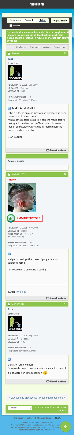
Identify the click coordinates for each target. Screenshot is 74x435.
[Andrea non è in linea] (22, 197)
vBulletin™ (36, 423)
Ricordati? (16, 26)
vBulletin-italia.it (48, 430)
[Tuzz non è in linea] (15, 72)
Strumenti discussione (40, 47)
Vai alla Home (59, 407)
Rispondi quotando (58, 150)
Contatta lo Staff (43, 407)
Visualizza (59, 47)
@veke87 (21, 291)
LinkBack (20, 47)
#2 (65, 174)
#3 (65, 304)
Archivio (62, 410)
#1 (65, 53)
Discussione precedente (24, 397)
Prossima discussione (51, 397)
